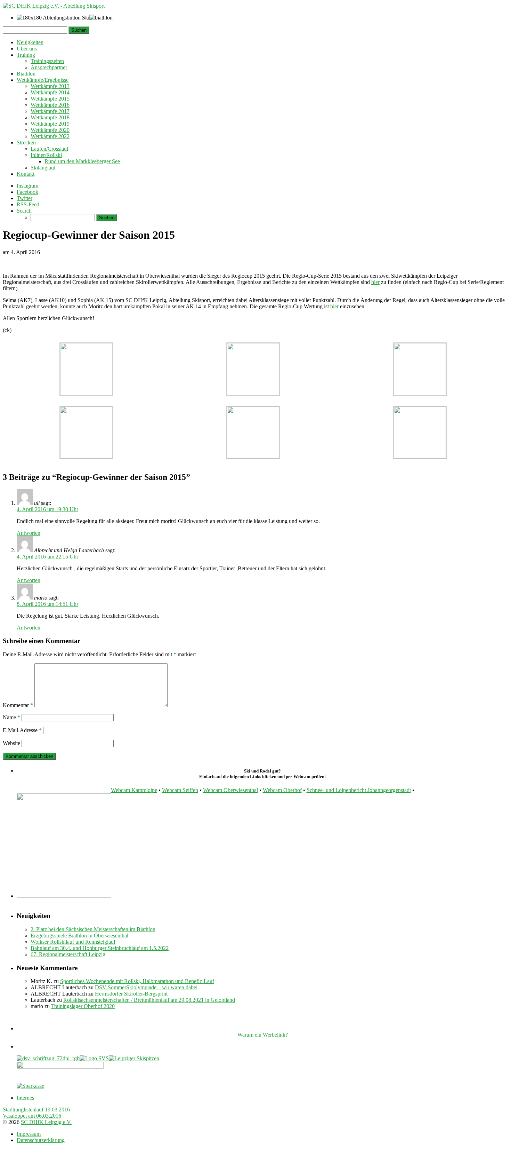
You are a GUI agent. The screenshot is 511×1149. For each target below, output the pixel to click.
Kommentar (18, 705)
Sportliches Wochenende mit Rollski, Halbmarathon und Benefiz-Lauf (137, 981)
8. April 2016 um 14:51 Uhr (47, 604)
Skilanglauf (43, 168)
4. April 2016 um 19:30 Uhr (47, 509)
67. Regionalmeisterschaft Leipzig (68, 954)
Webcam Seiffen (180, 790)
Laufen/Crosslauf (49, 149)
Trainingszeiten (47, 61)
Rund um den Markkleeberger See (82, 161)
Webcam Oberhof (282, 790)
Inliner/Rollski (46, 155)
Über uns (27, 48)
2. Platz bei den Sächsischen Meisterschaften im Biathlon (93, 929)
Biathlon (26, 74)
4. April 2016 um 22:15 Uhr (47, 557)
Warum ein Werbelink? (262, 1035)
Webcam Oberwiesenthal (230, 790)
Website (11, 743)
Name (11, 717)
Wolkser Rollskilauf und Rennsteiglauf (73, 942)
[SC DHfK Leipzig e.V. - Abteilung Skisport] (54, 6)
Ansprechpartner (49, 67)
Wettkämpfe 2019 (50, 124)
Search (24, 211)
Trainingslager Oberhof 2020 (83, 1006)
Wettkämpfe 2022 (50, 136)
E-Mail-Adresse (22, 730)
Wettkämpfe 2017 (50, 111)
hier (375, 282)
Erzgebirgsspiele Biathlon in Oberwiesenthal (79, 935)
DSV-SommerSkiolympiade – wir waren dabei (146, 987)
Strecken (26, 142)
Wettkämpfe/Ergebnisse (42, 80)
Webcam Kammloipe (134, 790)
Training (26, 55)
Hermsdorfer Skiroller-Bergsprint (131, 994)
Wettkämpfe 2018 (50, 117)
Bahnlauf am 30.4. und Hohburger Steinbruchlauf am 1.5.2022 (100, 948)
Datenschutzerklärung (41, 1140)
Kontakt (25, 174)
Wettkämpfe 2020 (50, 130)
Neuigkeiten (30, 42)
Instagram (27, 186)
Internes (25, 1098)
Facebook (27, 192)
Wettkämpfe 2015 (50, 99)
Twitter (24, 198)
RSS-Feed (28, 204)
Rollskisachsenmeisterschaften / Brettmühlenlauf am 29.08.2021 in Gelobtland (149, 1000)
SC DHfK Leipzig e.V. (46, 1122)
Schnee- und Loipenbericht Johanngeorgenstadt (359, 790)
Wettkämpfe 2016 (50, 105)
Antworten (28, 533)
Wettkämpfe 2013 (50, 86)
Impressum (29, 1134)
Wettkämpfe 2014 (50, 92)
